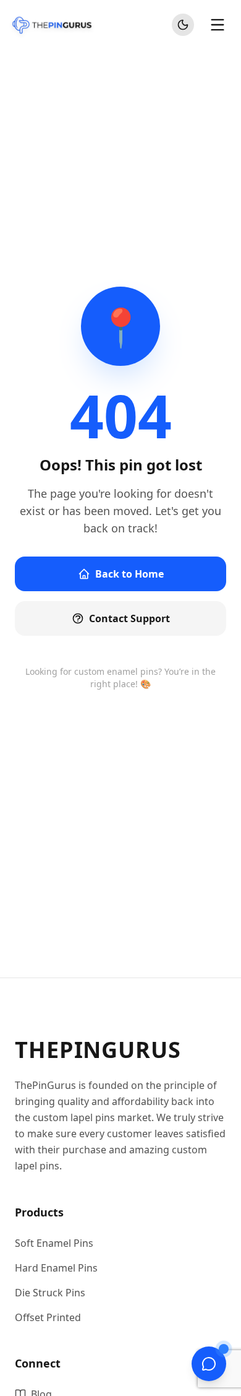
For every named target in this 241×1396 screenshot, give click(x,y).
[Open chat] (209, 1363)
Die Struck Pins (50, 1292)
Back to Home (129, 574)
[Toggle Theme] (183, 25)
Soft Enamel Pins (54, 1243)
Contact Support (129, 618)
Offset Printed (48, 1317)
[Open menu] (217, 24)
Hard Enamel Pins (56, 1268)
